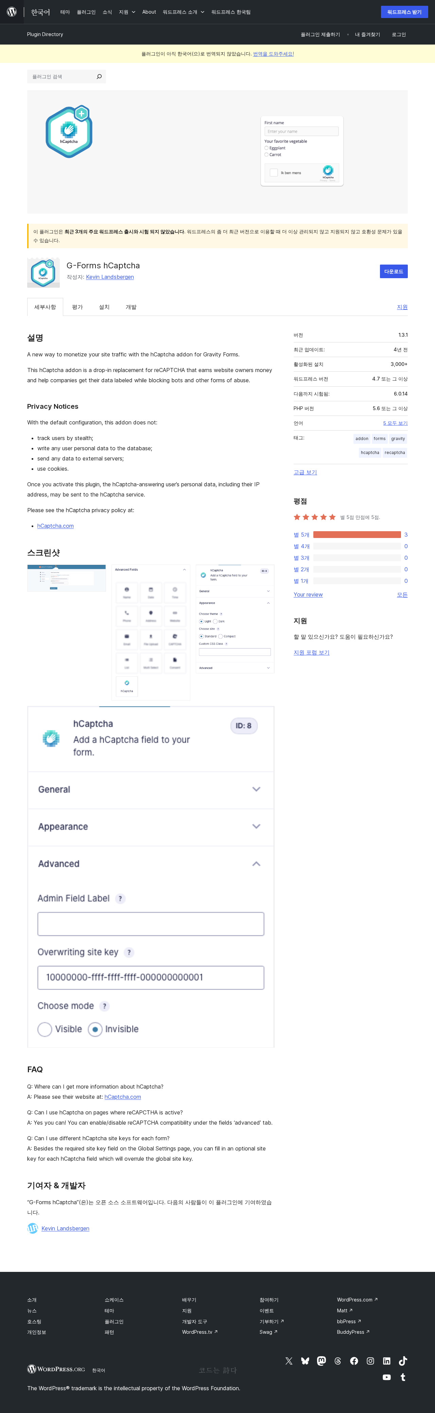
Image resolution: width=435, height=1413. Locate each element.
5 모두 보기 (395, 423)
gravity (398, 438)
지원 (402, 306)
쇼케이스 (114, 1299)
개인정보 (36, 1332)
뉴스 (32, 1310)
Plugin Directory (45, 34)
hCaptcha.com (55, 525)
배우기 (189, 1299)
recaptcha (395, 452)
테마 (109, 1310)
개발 (131, 306)
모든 (402, 594)
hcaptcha (370, 452)
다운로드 (393, 271)
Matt (345, 1310)
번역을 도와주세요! (273, 53)
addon (361, 438)
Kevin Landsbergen (110, 276)
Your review (308, 594)
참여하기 (269, 1299)
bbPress (349, 1321)
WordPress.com (357, 1299)
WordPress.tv (200, 1332)
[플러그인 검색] (99, 76)
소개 (32, 1299)
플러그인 (114, 1321)
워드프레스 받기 (404, 12)
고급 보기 (305, 472)
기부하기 (272, 1321)
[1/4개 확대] (96, 573)
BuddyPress (353, 1332)
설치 (104, 306)
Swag (269, 1332)
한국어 (98, 1370)
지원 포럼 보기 (312, 652)
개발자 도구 (194, 1321)
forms (380, 438)
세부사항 (45, 306)
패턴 (109, 1332)
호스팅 (34, 1321)
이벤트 (267, 1310)
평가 (77, 306)
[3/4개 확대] (265, 573)
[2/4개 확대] (181, 573)
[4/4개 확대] (265, 715)
